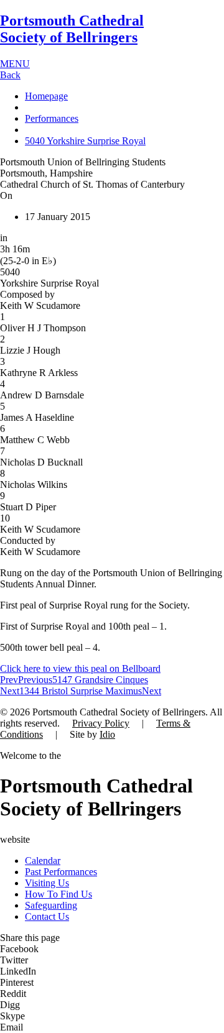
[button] (112, 949)
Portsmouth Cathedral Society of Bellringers (72, 28)
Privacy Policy (100, 723)
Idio (107, 734)
